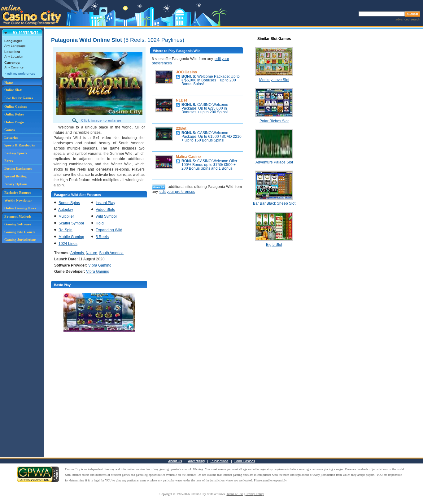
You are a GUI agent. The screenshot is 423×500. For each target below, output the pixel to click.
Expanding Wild (109, 230)
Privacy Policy (255, 494)
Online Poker (14, 114)
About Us (175, 461)
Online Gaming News (20, 208)
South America (111, 253)
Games (9, 130)
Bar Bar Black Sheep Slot (274, 203)
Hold (100, 223)
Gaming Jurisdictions (20, 239)
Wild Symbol (106, 216)
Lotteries (11, 137)
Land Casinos (244, 461)
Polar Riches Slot (274, 121)
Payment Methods (17, 216)
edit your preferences (177, 191)
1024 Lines (68, 243)
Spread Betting (15, 176)
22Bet (181, 128)
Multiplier (66, 216)
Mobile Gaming (71, 237)
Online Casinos (15, 106)
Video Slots (105, 209)
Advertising (196, 461)
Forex (8, 161)
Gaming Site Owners (19, 232)
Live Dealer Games (18, 98)
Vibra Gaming (99, 265)
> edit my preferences (19, 73)
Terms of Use (235, 494)
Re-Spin (65, 230)
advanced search (407, 19)
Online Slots (13, 90)
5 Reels (102, 237)
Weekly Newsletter (18, 200)
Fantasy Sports (15, 153)
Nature (91, 253)
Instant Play (105, 203)
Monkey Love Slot (274, 80)
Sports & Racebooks (19, 145)
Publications (220, 461)
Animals (77, 253)
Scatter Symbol (71, 223)
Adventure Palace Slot (274, 162)
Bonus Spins (69, 203)
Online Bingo (14, 122)
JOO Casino (186, 72)
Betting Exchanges (18, 168)
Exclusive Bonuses (17, 192)
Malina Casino (188, 156)
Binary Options (15, 184)
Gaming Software (17, 224)
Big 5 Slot (274, 244)
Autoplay (65, 209)
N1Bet (181, 100)
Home (8, 83)
